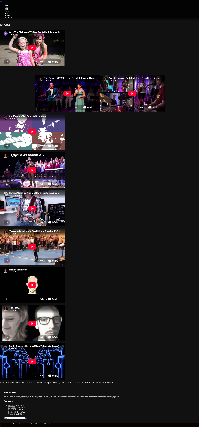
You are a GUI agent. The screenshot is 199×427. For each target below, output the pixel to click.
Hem (6, 5)
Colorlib (34, 424)
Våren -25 (12, 414)
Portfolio (8, 11)
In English (8, 17)
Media (7, 7)
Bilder (7, 9)
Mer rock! (11, 406)
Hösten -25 (12, 412)
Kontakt (7, 15)
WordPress (49, 424)
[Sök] (26, 418)
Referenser (8, 13)
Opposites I (12, 408)
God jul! (11, 410)
